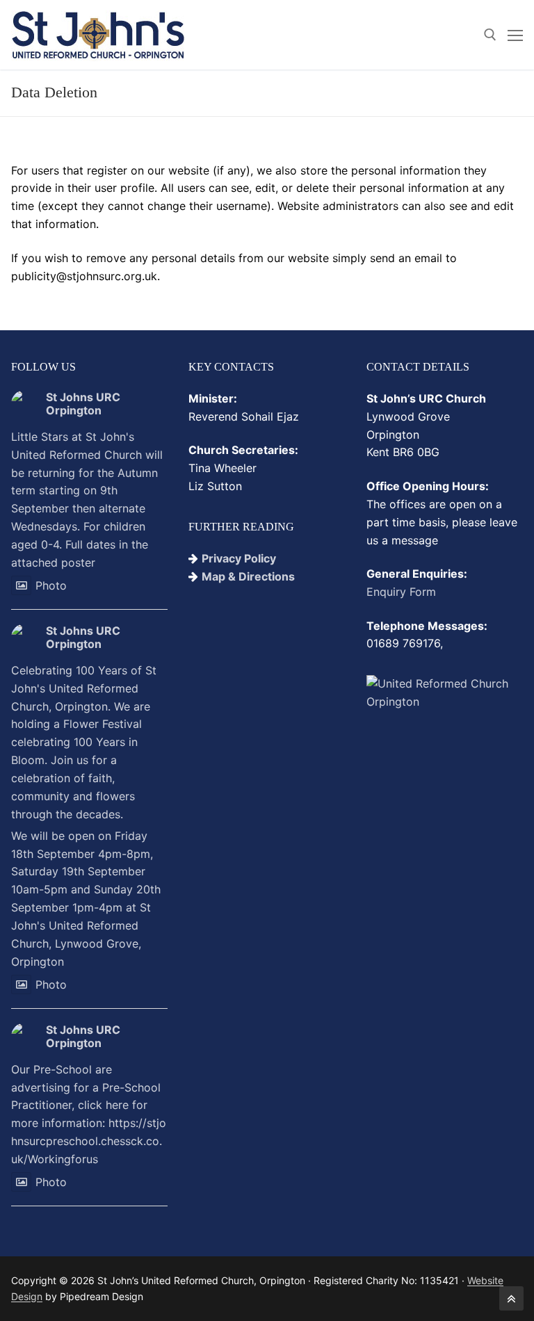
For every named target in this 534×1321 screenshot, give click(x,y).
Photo (51, 585)
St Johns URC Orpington (83, 403)
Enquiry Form (401, 592)
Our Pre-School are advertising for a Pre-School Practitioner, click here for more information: (88, 1114)
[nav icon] (515, 34)
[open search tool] (490, 35)
